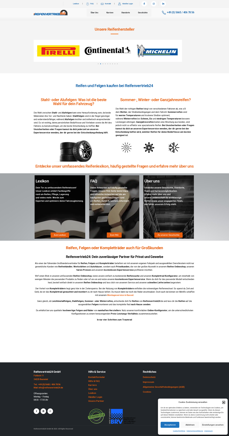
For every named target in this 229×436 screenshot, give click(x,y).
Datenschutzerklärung (195, 431)
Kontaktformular (96, 377)
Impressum (148, 382)
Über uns (94, 13)
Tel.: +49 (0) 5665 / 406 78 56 (47, 384)
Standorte (125, 13)
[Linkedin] (43, 411)
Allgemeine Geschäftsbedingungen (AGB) (164, 387)
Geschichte (142, 13)
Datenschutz (149, 377)
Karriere (109, 13)
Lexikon (76, 4)
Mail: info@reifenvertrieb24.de (48, 387)
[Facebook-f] (36, 411)
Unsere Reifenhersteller (114, 29)
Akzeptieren (170, 425)
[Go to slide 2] (100, 63)
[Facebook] (144, 3)
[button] (223, 402)
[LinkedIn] (163, 3)
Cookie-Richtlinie (179, 431)
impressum (208, 431)
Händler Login (127, 4)
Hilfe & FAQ (94, 381)
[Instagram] (153, 3)
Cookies (147, 392)
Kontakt (108, 4)
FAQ (92, 4)
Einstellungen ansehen (213, 425)
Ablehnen (190, 425)
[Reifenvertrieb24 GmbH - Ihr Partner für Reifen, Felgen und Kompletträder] (51, 12)
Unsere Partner (96, 401)
